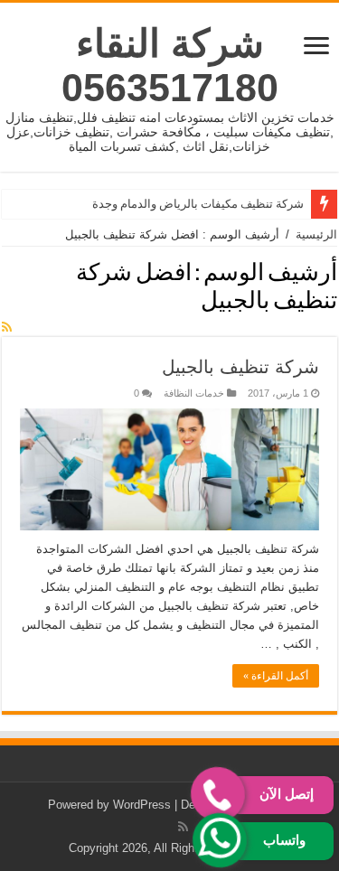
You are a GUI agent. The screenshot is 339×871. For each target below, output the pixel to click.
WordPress (142, 804)
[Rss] (183, 827)
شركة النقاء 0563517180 (169, 65)
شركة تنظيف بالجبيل (240, 367)
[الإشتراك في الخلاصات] (7, 327)
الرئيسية (316, 234)
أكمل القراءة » (275, 676)
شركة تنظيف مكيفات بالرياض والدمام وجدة (198, 204)
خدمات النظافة (194, 393)
